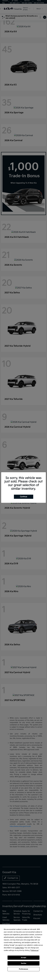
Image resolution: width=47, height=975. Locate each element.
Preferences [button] (34, 950)
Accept (23, 957)
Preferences (23, 969)
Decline (23, 963)
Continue (23, 497)
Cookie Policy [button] (19, 948)
